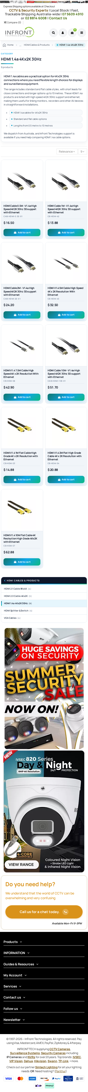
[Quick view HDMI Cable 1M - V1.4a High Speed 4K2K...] (83, 182)
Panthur (60, 1071)
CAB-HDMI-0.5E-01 (13, 216)
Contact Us (58, 18)
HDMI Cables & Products (23, 580)
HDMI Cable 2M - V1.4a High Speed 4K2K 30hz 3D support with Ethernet (20, 291)
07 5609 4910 (72, 14)
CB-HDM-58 (9, 381)
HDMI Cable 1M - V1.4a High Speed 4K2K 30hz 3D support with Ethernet (64, 209)
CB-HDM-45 (53, 299)
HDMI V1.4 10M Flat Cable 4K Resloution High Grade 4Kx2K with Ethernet (20, 538)
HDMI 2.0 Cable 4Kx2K (18, 596)
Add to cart (24, 232)
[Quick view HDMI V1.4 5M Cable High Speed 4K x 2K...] (83, 264)
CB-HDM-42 (53, 216)
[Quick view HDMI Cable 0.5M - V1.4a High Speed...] (39, 182)
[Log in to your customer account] (63, 32)
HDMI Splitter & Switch (18, 610)
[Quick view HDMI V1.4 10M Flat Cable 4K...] (39, 511)
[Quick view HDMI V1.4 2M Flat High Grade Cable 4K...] (83, 429)
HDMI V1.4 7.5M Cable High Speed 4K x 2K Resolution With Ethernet (21, 374)
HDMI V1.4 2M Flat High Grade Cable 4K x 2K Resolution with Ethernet (65, 456)
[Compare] (39, 174)
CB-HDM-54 (53, 463)
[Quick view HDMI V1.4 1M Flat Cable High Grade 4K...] (39, 429)
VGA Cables (12, 617)
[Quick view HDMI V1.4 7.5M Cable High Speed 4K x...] (39, 346)
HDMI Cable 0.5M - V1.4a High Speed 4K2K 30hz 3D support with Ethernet (20, 209)
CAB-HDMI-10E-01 (57, 381)
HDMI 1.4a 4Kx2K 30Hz (18, 603)
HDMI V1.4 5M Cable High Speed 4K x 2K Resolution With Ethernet (65, 291)
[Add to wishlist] (39, 166)
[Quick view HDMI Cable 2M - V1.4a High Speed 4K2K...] (39, 264)
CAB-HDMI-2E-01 (12, 299)
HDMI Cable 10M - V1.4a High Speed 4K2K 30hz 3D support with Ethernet (64, 374)
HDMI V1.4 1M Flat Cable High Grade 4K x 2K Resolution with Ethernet (21, 456)
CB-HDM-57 (9, 546)
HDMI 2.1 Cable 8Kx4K (17, 588)
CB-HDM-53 (9, 463)
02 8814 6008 (36, 18)
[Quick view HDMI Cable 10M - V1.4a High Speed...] (83, 346)
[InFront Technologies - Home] (18, 32)
